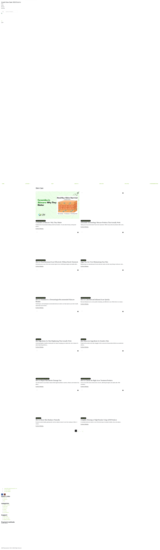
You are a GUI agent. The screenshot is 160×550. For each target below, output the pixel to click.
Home (3, 183)
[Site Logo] (9, 16)
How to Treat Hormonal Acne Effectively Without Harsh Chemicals (57, 262)
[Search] (3, 12)
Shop (52, 183)
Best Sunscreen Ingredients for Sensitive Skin (95, 341)
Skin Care (101, 183)
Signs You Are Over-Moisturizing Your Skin (94, 262)
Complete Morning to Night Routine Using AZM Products (99, 420)
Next (84, 431)
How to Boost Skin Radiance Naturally (48, 420)
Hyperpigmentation (154, 183)
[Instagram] (5, 494)
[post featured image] (57, 204)
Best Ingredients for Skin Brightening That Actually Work (54, 341)
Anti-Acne (127, 183)
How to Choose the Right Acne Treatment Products (96, 380)
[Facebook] (2, 494)
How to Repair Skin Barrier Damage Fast (48, 380)
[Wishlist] (1, 20)
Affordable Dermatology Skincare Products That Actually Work (100, 222)
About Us (76, 183)
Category (27, 183)
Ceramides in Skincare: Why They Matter (49, 222)
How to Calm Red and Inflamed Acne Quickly (95, 299)
